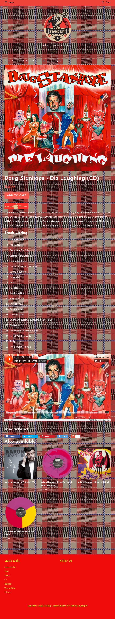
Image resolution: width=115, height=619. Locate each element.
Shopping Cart (10, 567)
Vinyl (6, 571)
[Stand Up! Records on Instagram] (72, 568)
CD (5, 580)
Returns (7, 584)
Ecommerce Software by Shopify (73, 606)
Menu (11, 3)
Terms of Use (9, 588)
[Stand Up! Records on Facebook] (67, 568)
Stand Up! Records (51, 606)
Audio (18, 61)
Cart (108, 2)
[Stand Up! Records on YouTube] (78, 568)
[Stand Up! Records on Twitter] (61, 568)
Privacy (7, 592)
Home (7, 61)
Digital (7, 575)
